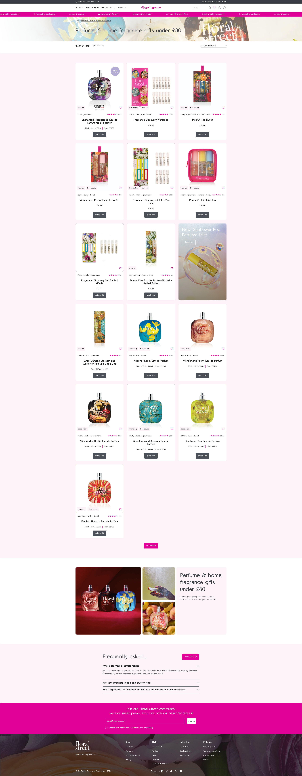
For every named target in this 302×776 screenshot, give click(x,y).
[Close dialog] (194, 353)
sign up (174, 405)
